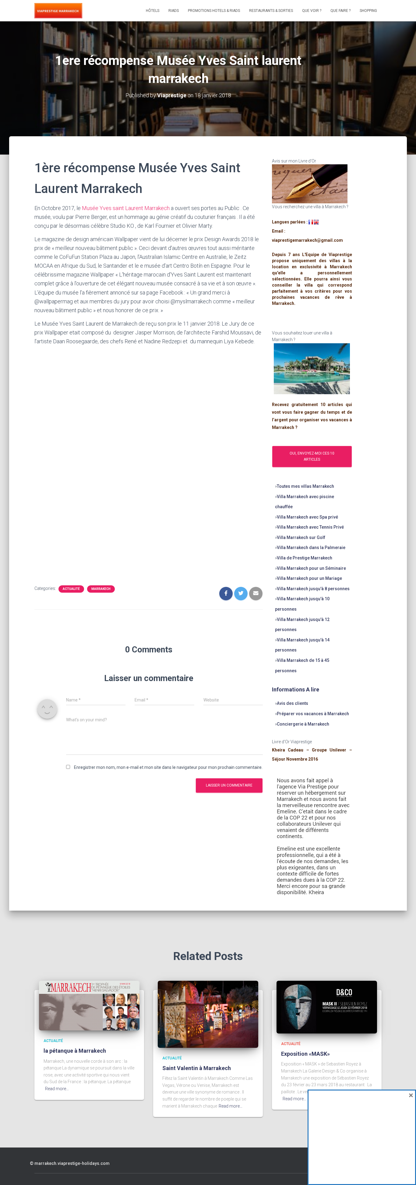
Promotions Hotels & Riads (214, 11)
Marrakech (101, 589)
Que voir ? (311, 11)
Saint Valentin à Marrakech (196, 1068)
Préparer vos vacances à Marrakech (313, 713)
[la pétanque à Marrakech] (89, 1005)
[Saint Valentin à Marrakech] (208, 1013)
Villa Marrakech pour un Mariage (309, 578)
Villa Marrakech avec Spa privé (307, 517)
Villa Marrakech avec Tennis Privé (310, 527)
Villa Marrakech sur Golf (301, 537)
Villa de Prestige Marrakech (304, 557)
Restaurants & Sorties (271, 11)
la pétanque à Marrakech (75, 1051)
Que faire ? (340, 11)
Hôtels (152, 11)
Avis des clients (292, 703)
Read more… (57, 1088)
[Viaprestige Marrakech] (58, 10)
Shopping (368, 11)
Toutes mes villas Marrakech (305, 486)
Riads (173, 11)
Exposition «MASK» (305, 1054)
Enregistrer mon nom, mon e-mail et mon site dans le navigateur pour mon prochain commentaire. (168, 767)
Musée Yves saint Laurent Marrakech (126, 208)
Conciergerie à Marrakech (303, 724)
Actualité (71, 589)
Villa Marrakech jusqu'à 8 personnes (313, 588)
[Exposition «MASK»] (327, 1006)
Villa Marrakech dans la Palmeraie (311, 547)
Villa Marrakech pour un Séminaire (312, 568)
